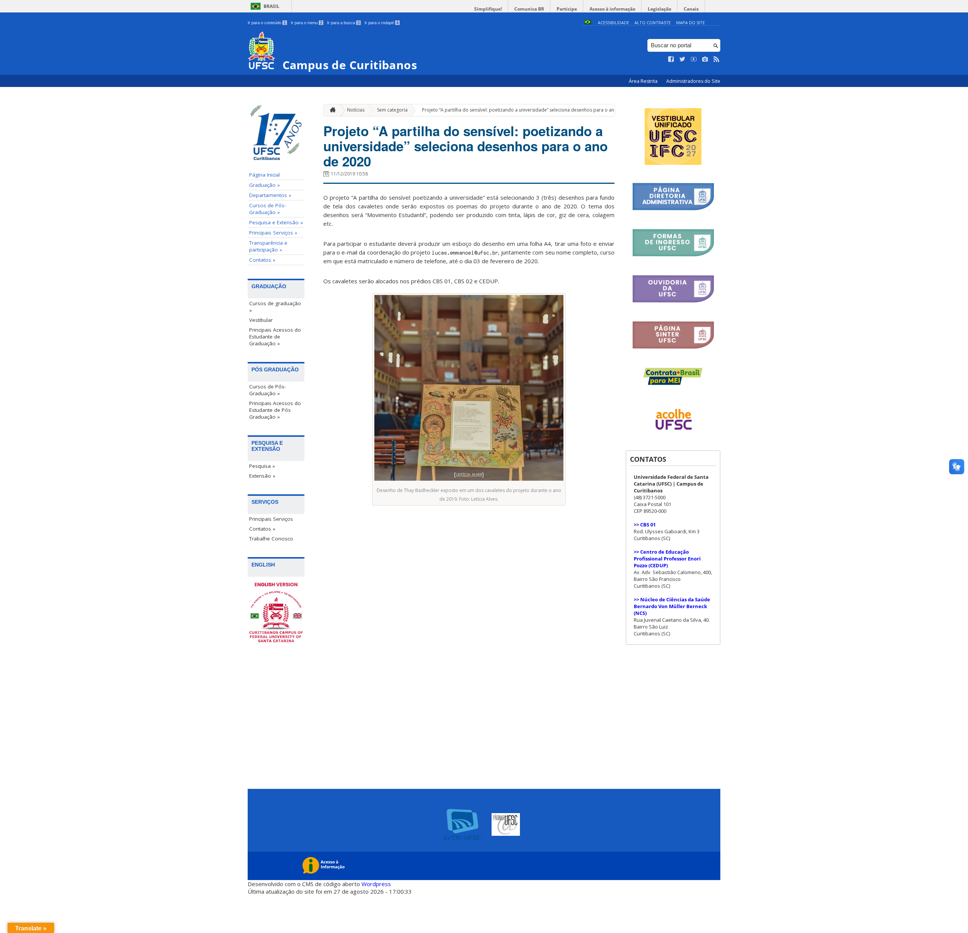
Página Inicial (264, 174)
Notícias (356, 110)
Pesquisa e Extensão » (276, 222)
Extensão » (262, 475)
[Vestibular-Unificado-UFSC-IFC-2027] (673, 162)
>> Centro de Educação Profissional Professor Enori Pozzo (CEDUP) (667, 558)
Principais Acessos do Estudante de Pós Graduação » (275, 410)
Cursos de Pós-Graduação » (267, 209)
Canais (691, 9)
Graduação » (264, 185)
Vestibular (261, 320)
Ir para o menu (306, 22)
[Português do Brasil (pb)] (587, 22)
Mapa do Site (690, 22)
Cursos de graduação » (275, 307)
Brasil (271, 6)
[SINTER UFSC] (673, 347)
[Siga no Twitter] (682, 59)
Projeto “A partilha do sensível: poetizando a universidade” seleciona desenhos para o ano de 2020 (529, 110)
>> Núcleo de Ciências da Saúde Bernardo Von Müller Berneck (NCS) (672, 606)
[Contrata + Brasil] (673, 383)
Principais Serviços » (273, 232)
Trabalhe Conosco (271, 538)
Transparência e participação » (268, 246)
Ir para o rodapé (382, 22)
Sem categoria (392, 110)
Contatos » (262, 259)
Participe (567, 9)
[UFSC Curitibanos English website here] (276, 613)
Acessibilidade (613, 22)
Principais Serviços (271, 518)
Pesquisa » (262, 466)
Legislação (659, 9)
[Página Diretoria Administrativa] (673, 209)
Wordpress (376, 884)
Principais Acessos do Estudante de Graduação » (275, 336)
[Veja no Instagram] (705, 59)
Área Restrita (644, 81)
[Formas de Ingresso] (673, 255)
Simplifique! (488, 9)
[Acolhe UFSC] (673, 435)
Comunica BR (529, 9)
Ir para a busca (343, 22)
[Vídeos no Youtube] (694, 59)
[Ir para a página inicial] (331, 110)
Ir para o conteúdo (267, 22)
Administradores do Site (693, 81)
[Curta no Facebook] (671, 59)
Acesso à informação (612, 9)
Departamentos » (270, 195)
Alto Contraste (652, 22)
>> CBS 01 (645, 524)
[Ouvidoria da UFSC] (673, 301)
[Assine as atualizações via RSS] (717, 59)
